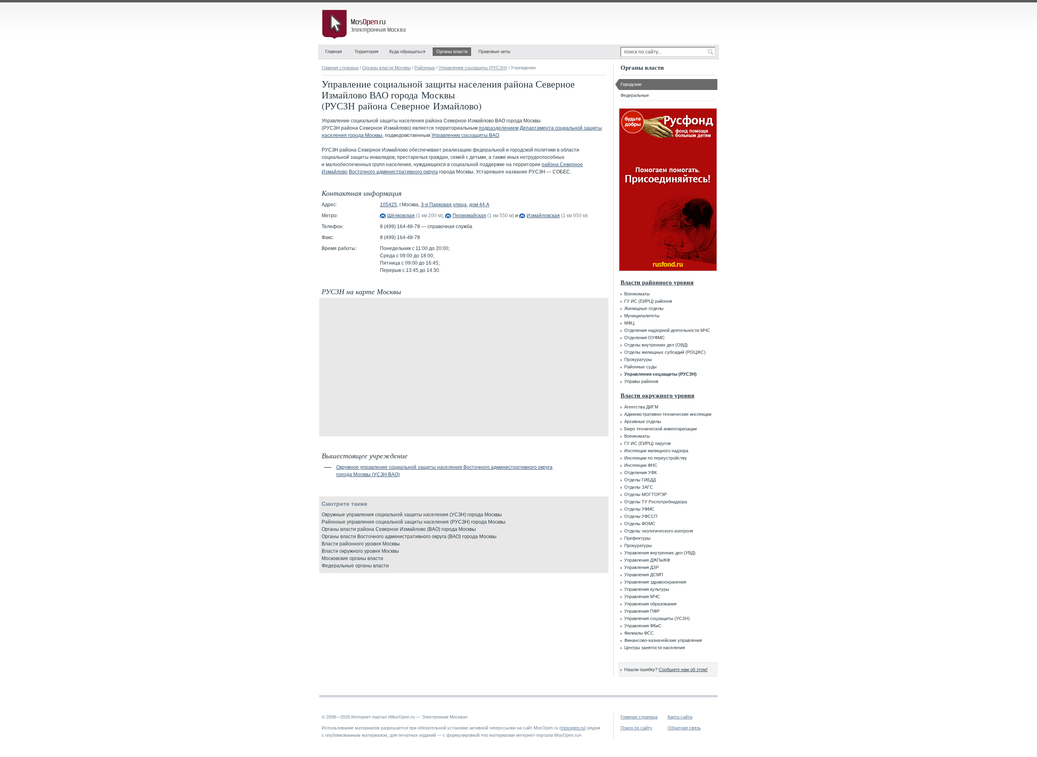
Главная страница (340, 67)
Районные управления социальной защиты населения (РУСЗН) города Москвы (414, 522)
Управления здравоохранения (655, 582)
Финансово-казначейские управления (663, 640)
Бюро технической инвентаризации (660, 428)
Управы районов (641, 381)
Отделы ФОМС (639, 523)
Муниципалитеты (641, 315)
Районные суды (640, 366)
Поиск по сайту (636, 727)
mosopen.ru (573, 727)
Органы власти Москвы (386, 67)
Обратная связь (684, 727)
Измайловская (543, 215)
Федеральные (635, 95)
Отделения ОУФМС (644, 337)
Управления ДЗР (641, 567)
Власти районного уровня (657, 282)
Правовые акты (494, 51)
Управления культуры (646, 589)
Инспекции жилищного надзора (656, 450)
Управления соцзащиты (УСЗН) (657, 618)
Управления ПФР (641, 611)
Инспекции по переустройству (655, 457)
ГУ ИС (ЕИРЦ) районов (648, 301)
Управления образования (650, 603)
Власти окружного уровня (657, 395)
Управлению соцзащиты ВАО (465, 135)
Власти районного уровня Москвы (361, 544)
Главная (333, 51)
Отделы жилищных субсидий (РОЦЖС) (665, 352)
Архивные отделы (642, 421)
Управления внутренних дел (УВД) (660, 552)
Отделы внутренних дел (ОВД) (656, 344)
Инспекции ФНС (640, 465)
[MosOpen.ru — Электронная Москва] (365, 24)
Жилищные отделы (644, 308)
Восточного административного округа (393, 172)
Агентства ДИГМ (641, 406)
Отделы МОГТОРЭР (645, 494)
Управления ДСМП (643, 574)
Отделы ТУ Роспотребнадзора (655, 501)
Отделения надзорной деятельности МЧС (667, 330)
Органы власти (451, 51)
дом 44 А (479, 204)
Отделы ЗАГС (638, 487)
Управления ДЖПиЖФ (647, 560)
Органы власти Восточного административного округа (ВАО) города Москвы (409, 536)
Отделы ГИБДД (640, 479)
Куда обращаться (407, 51)
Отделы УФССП (640, 516)
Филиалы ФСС (639, 633)
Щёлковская (401, 215)
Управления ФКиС (642, 625)
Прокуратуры (638, 359)
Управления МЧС (642, 596)
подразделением (498, 128)
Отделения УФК (640, 472)
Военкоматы (637, 293)
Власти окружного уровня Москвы (360, 551)
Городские (631, 84)
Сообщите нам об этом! (683, 669)
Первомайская (469, 215)
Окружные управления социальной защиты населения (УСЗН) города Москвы (412, 514)
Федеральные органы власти (355, 566)
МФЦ (629, 323)
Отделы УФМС (639, 509)
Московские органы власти (352, 558)
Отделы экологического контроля (658, 530)
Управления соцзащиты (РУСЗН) (473, 67)
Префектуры (637, 538)
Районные (424, 67)
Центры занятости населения (654, 647)
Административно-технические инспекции (667, 414)
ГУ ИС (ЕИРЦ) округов (647, 443)
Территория (366, 51)
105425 (388, 204)
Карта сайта (680, 716)
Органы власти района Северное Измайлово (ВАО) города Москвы (399, 529)
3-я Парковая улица (444, 204)
